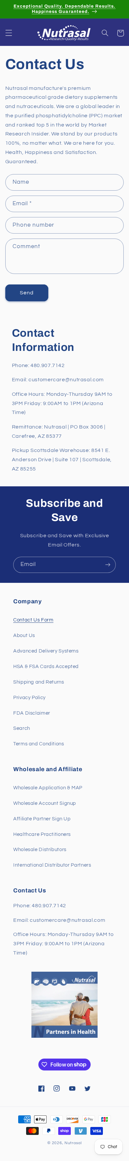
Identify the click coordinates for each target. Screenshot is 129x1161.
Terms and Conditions (38, 743)
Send (27, 292)
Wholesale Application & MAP (47, 787)
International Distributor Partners (52, 865)
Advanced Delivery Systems (46, 651)
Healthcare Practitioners (42, 834)
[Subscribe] (107, 565)
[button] (8, 33)
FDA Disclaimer (31, 713)
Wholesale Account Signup (44, 803)
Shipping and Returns (38, 682)
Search (21, 728)
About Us (24, 635)
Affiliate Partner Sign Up (42, 818)
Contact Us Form (33, 620)
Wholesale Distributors (39, 849)
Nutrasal (73, 1143)
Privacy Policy (29, 697)
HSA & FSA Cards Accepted (46, 666)
